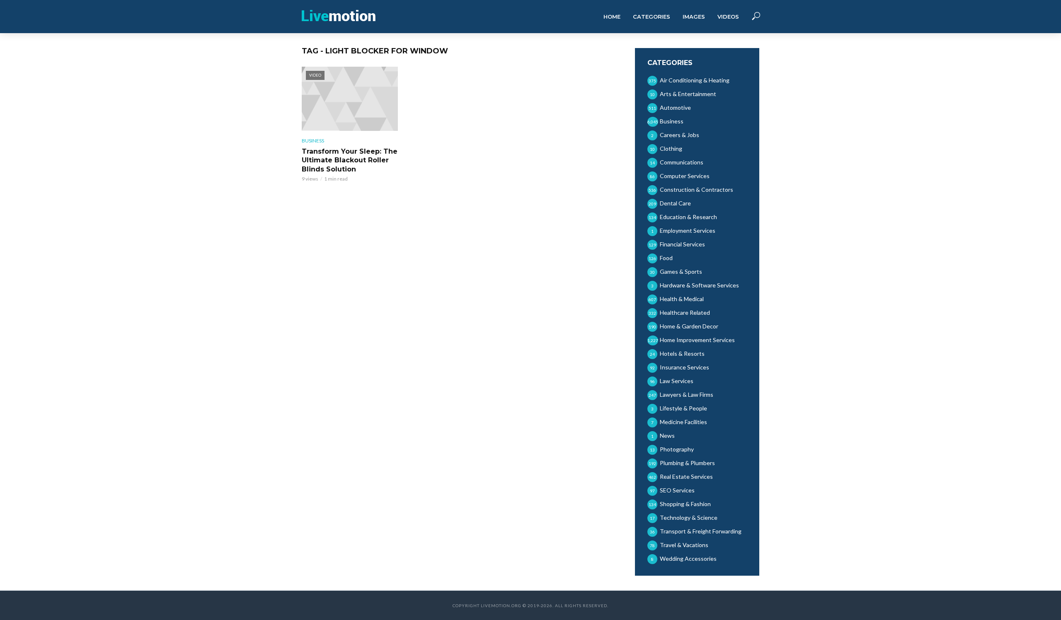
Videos (728, 16)
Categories (651, 16)
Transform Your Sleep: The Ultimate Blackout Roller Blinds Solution (349, 160)
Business (313, 141)
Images (694, 16)
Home (611, 16)
